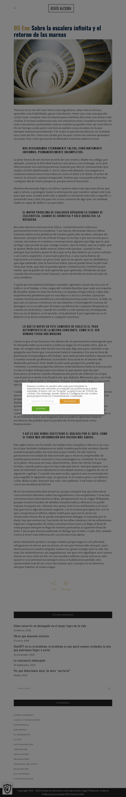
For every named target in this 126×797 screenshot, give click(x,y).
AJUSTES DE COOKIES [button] (42, 401)
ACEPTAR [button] (40, 408)
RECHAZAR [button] (70, 401)
